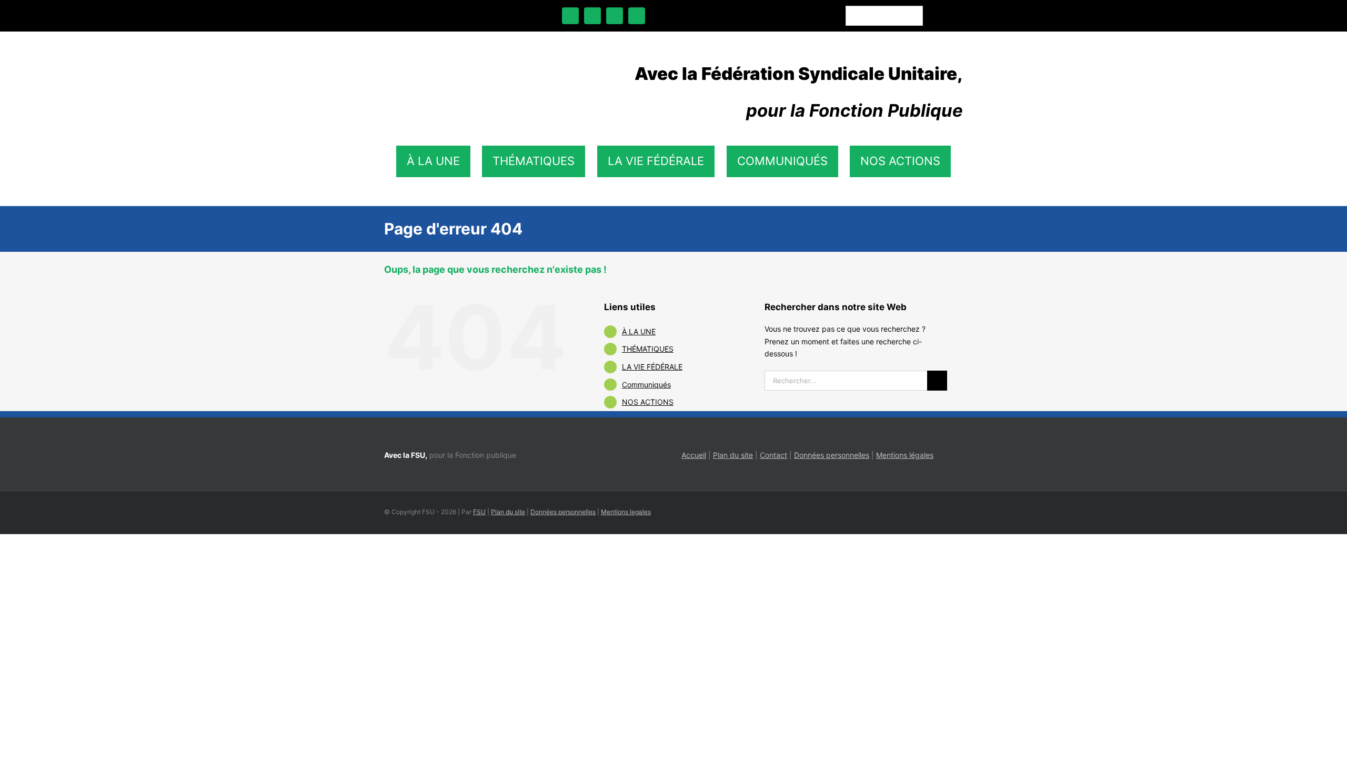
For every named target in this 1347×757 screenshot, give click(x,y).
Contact (773, 455)
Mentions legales (626, 512)
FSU (479, 512)
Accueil (693, 455)
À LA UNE (639, 331)
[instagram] (614, 15)
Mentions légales (904, 455)
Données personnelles (831, 455)
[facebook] (570, 15)
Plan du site (733, 455)
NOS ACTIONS (648, 401)
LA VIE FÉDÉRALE (652, 366)
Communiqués (646, 384)
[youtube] (636, 15)
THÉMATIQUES (648, 348)
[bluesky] (592, 15)
